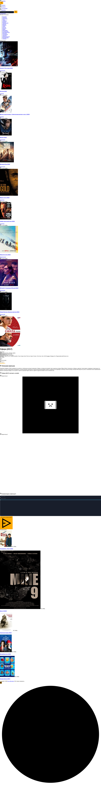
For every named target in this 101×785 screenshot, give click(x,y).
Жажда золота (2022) (4, 197)
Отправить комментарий (6, 517)
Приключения (5, 22)
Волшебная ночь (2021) (5, 654)
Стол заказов (4, 8)
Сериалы (4, 38)
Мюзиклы (4, 25)
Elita (3, 1)
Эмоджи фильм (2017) (5, 678)
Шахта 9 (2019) (3, 611)
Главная (3, 5)
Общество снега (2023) (5, 254)
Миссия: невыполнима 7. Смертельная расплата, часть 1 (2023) (15, 114)
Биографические (6, 32)
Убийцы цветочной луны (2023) (7, 221)
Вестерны (4, 16)
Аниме (3, 26)
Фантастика (4, 18)
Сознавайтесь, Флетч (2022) (6, 548)
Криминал (4, 17)
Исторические (5, 31)
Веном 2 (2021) (3, 137)
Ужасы (3, 19)
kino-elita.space (11, 681)
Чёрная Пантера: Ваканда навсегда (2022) (9, 312)
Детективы (4, 33)
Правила (3, 6)
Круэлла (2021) (3, 91)
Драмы (3, 29)
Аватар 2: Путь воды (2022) (6, 68)
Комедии (4, 24)
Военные (4, 28)
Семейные (4, 20)
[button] (3, 13)
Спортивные (5, 34)
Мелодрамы (5, 30)
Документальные (6, 36)
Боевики (4, 21)
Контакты (3, 10)
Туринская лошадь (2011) (6, 632)
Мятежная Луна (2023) (5, 164)
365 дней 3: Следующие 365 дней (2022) (9, 288)
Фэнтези (4, 27)
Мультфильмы (5, 37)
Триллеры (4, 35)
